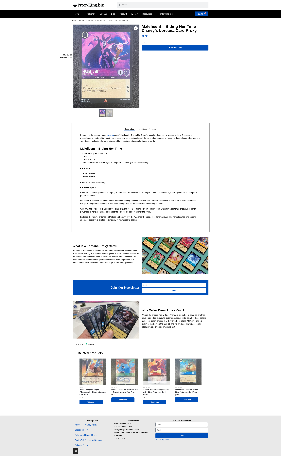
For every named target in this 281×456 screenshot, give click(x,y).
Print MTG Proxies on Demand (88, 440)
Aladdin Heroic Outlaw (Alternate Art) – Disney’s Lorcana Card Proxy (156, 392)
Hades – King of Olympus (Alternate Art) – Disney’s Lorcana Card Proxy (92, 392)
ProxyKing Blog (162, 440)
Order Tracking (166, 14)
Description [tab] (129, 129)
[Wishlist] (102, 361)
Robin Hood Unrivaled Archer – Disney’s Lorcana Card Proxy (187, 391)
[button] (136, 28)
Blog (113, 14)
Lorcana (103, 14)
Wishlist (134, 14)
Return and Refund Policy (86, 435)
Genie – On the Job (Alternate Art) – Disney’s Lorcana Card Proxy (124, 391)
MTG (77, 14)
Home (74, 20)
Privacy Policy (90, 425)
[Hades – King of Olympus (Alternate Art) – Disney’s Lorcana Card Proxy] (92, 372)
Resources (147, 14)
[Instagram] (75, 451)
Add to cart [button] (91, 402)
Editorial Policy (81, 445)
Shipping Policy (81, 430)
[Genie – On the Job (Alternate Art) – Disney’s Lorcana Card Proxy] (124, 372)
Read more (155, 402)
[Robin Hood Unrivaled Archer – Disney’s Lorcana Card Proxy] (188, 372)
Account (123, 14)
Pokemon (91, 14)
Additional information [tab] (147, 129)
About (77, 425)
